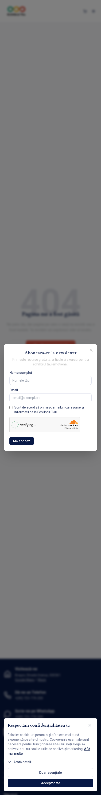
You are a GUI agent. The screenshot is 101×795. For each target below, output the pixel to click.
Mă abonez (21, 441)
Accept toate (50, 783)
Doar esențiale (50, 772)
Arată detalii (22, 762)
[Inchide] (91, 350)
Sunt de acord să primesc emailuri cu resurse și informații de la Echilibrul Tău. (49, 409)
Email (13, 390)
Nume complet (20, 373)
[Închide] (90, 725)
